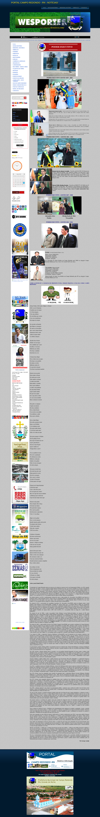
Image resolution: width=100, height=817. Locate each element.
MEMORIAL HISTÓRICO (65, 7)
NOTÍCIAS (15, 70)
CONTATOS (84, 7)
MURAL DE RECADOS (18, 88)
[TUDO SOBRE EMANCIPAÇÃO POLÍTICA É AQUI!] (20, 306)
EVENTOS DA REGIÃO (18, 78)
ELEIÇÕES (15, 74)
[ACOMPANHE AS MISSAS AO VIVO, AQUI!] (20, 440)
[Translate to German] (21, 103)
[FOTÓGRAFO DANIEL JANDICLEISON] (20, 593)
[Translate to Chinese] (13, 106)
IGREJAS (15, 59)
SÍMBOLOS (76, 7)
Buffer (20, 209)
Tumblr (23, 207)
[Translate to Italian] (23, 103)
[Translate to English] (13, 103)
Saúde (14, 118)
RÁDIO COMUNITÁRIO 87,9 (19, 85)
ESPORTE (15, 72)
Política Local (15, 116)
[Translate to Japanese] (16, 106)
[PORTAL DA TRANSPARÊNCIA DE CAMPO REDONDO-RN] (20, 322)
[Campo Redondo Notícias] (20, 557)
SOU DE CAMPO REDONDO (19, 83)
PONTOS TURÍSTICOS (18, 86)
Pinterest (18, 207)
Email (15, 211)
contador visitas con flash (20, 622)
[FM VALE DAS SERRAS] (20, 287)
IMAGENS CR (16, 63)
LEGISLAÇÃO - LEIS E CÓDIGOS (18, 80)
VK (23, 209)
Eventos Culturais (16, 120)
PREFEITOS (16, 53)
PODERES (15, 51)
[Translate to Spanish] (16, 103)
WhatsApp (25, 209)
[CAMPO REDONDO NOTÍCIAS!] (20, 267)
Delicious (18, 209)
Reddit (13, 209)
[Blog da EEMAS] (20, 570)
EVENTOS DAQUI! (17, 76)
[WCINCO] (20, 585)
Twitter (15, 207)
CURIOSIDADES (17, 64)
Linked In (20, 207)
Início (44, 7)
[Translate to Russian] (26, 103)
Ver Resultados (20, 147)
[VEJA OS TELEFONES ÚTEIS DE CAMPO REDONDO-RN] (20, 503)
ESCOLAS (15, 55)
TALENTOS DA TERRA (18, 68)
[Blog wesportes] (20, 579)
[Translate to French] (18, 103)
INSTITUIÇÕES (16, 57)
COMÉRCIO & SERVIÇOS (19, 61)
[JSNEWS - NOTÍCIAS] (20, 508)
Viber (13, 211)
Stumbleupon (15, 209)
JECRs (14, 112)
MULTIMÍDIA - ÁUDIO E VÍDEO (20, 66)
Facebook (13, 207)
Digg (25, 207)
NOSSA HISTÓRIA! (53, 7)
